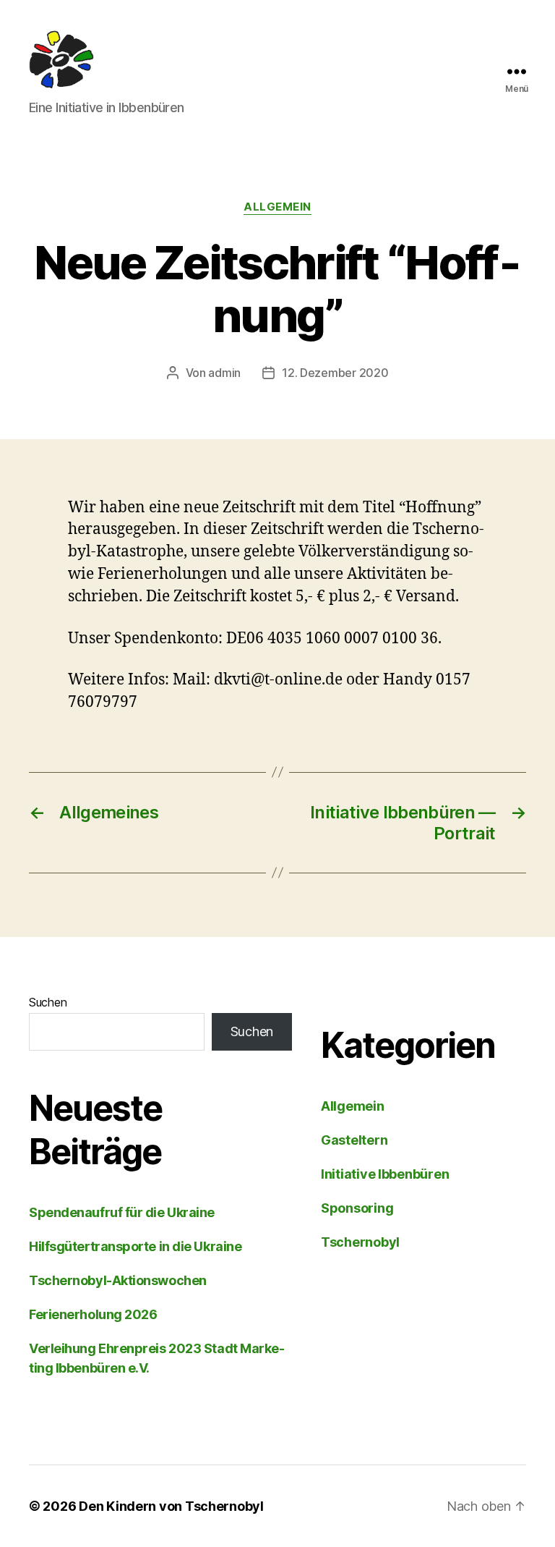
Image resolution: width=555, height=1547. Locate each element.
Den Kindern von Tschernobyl (171, 1506)
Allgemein (277, 206)
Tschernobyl (360, 1242)
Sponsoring (357, 1208)
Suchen (47, 1002)
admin (224, 372)
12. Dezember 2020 (335, 372)
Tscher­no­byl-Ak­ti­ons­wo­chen (118, 1280)
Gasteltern (354, 1140)
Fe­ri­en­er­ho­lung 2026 (93, 1314)
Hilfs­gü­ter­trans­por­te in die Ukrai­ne (135, 1246)
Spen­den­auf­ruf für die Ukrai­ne (122, 1212)
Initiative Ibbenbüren (385, 1174)
